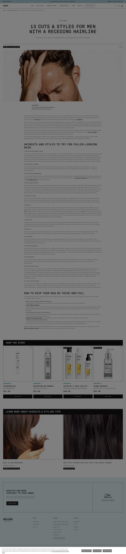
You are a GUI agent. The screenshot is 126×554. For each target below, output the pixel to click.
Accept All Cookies (107, 550)
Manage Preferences (86, 550)
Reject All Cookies (97, 550)
